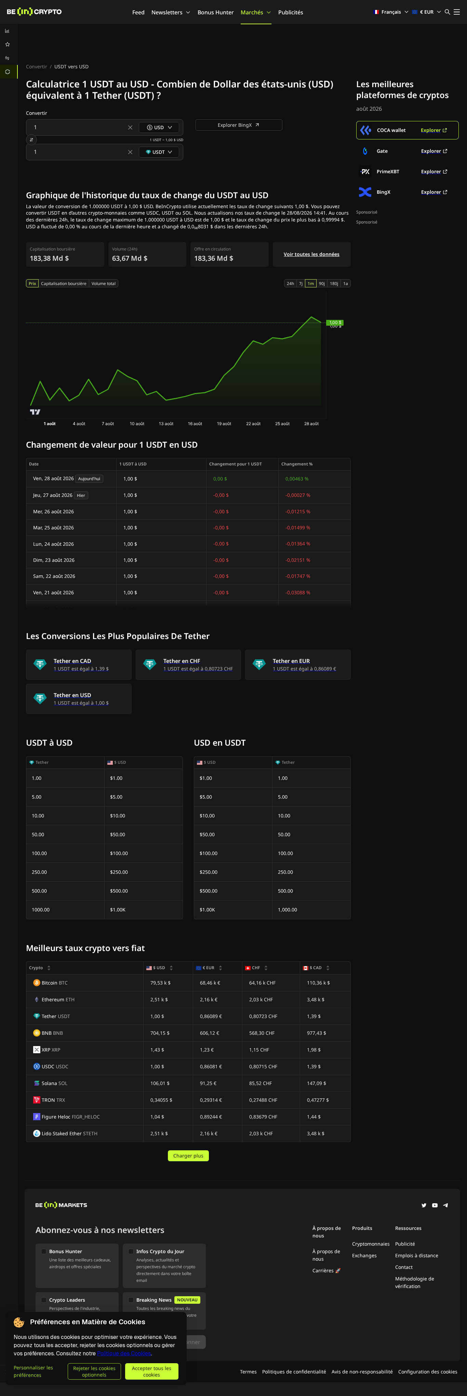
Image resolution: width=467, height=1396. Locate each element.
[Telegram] (445, 1206)
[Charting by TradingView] (35, 412)
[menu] (9, 51)
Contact (404, 1267)
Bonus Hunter (216, 12)
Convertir (36, 66)
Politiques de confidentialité (294, 1371)
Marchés (252, 12)
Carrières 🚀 (326, 1270)
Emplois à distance (416, 1255)
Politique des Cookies (124, 1353)
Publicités (290, 12)
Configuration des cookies (427, 1371)
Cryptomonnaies (371, 1244)
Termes (248, 1371)
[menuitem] (9, 31)
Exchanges (364, 1255)
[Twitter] (424, 1206)
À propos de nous (326, 1255)
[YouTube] (434, 1206)
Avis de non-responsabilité (362, 1371)
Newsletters (167, 12)
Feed (138, 12)
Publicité (405, 1244)
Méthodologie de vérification (414, 1282)
